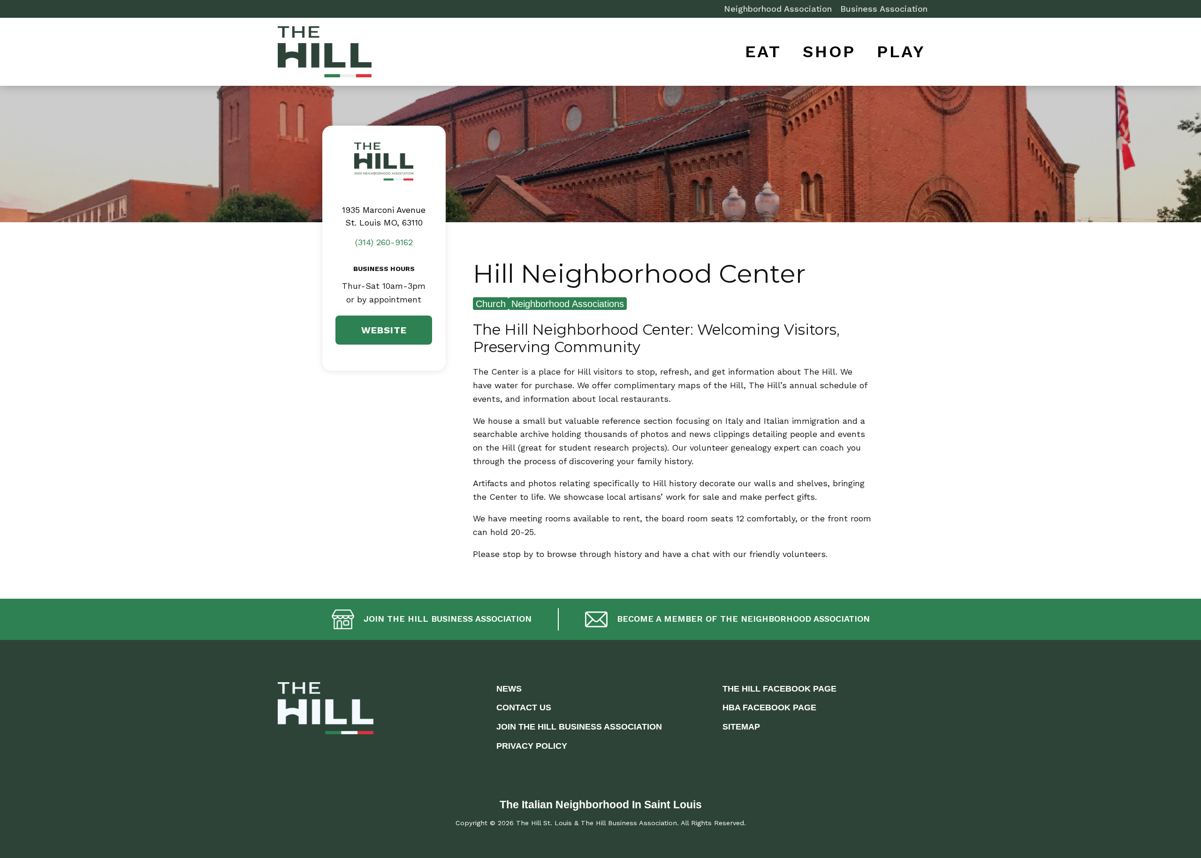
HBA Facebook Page (769, 707)
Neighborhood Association (778, 9)
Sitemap (741, 726)
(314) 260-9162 (384, 242)
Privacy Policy (531, 746)
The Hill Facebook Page (779, 688)
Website (384, 330)
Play (901, 51)
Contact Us (523, 707)
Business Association (883, 9)
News (509, 688)
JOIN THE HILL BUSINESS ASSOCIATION (579, 726)
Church (491, 304)
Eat (763, 51)
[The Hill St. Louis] (325, 54)
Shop (829, 51)
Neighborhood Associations (567, 304)
